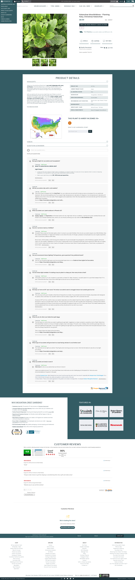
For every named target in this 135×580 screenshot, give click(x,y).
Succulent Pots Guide (118, 555)
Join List (120, 535)
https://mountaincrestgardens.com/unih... (51, 200)
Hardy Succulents (16, 551)
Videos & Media (5, 19)
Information (6, 1)
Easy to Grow (16, 558)
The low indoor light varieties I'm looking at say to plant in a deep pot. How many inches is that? (59, 272)
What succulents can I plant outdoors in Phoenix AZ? (47, 210)
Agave (41, 215)
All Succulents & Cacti (16, 545)
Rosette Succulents (50, 553)
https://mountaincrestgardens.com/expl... (51, 351)
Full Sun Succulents (50, 562)
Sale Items (16, 568)
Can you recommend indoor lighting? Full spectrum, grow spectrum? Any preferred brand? (57, 255)
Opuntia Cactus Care (118, 560)
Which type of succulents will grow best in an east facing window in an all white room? (56, 342)
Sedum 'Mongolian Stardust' (91, 378)
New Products (16, 567)
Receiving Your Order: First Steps (118, 551)
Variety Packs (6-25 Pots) (16, 548)
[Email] (106, 47)
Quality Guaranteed (17, 426)
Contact (26, 1)
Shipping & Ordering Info (8, 4)
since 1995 (51, 412)
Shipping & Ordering (118, 548)
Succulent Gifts (16, 560)
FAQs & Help (4, 6)
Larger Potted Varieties (50, 558)
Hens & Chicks (50, 546)
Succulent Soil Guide (118, 557)
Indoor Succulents (16, 553)
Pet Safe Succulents (50, 560)
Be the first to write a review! (67, 527)
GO (90, 131)
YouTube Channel (84, 555)
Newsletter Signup (84, 558)
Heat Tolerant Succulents (50, 565)
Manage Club (84, 551)
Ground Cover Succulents (50, 567)
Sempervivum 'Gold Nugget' (96, 375)
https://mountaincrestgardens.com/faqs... (51, 332)
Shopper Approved (43, 406)
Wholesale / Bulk (16, 546)
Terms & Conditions (122, 578)
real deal (25, 410)
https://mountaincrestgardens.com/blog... (51, 262)
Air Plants (50, 551)
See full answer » (39, 177)
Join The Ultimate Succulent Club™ (118, 563)
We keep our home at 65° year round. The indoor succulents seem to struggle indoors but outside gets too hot (63, 289)
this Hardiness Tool (87, 217)
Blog (2, 17)
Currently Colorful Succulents (16, 557)
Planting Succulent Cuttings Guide (118, 553)
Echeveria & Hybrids (50, 550)
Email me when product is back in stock (93, 24)
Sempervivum (43, 375)
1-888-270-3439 (83, 575)
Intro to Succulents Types (118, 545)
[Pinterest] (111, 47)
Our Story (84, 545)
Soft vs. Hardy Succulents (84, 562)
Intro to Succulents (7, 10)
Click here (38, 367)
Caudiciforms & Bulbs (50, 555)
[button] (49, 180)
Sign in (121, 1)
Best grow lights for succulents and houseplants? (46, 161)
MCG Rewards (84, 550)
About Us (3, 12)
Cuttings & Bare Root (50, 557)
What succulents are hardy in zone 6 (42, 361)
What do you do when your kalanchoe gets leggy (46, 317)
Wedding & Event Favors (16, 562)
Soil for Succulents (16, 563)
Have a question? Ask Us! (85, 52)
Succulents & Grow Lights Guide (118, 558)
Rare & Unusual (16, 550)
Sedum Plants (50, 548)
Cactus (37, 215)
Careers (84, 560)
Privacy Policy (131, 578)
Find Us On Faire (84, 563)
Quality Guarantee (6, 14)
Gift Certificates (118, 565)
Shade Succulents (50, 563)
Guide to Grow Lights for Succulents (83, 260)
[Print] (108, 47)
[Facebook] (104, 47)
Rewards (113, 1)
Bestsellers (16, 565)
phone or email (16, 415)
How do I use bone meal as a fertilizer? (43, 228)
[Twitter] (110, 47)
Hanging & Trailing (16, 555)
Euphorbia (49, 215)
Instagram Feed (84, 557)
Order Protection (6, 21)
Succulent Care (5, 8)
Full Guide (32, 106)
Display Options (31, 492)
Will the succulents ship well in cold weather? (45, 188)
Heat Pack (57, 193)
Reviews (17, 1)
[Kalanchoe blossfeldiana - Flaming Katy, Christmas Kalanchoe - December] (45, 36)
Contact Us (84, 565)
